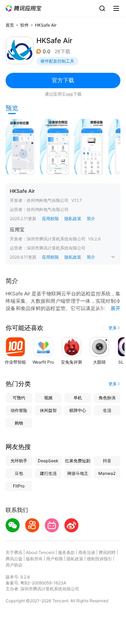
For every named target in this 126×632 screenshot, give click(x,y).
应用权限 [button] (50, 218)
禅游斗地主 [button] (77, 473)
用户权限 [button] (54, 558)
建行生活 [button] (48, 473)
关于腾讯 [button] (14, 552)
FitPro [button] (18, 486)
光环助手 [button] (18, 460)
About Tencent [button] (40, 552)
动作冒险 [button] (18, 410)
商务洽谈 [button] (86, 552)
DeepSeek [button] (48, 460)
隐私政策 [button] (72, 218)
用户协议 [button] (14, 565)
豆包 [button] (19, 473)
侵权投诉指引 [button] (99, 558)
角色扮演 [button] (107, 397)
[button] (23, 8)
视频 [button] (48, 397)
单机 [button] (78, 397)
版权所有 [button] (34, 558)
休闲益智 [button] (48, 410)
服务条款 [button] (66, 552)
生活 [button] (107, 410)
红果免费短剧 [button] (77, 460)
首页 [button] (10, 25)
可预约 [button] (19, 397)
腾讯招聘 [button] (107, 552)
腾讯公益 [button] (14, 558)
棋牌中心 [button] (77, 410)
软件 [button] (24, 25)
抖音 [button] (107, 460)
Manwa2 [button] (106, 473)
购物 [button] (19, 423)
